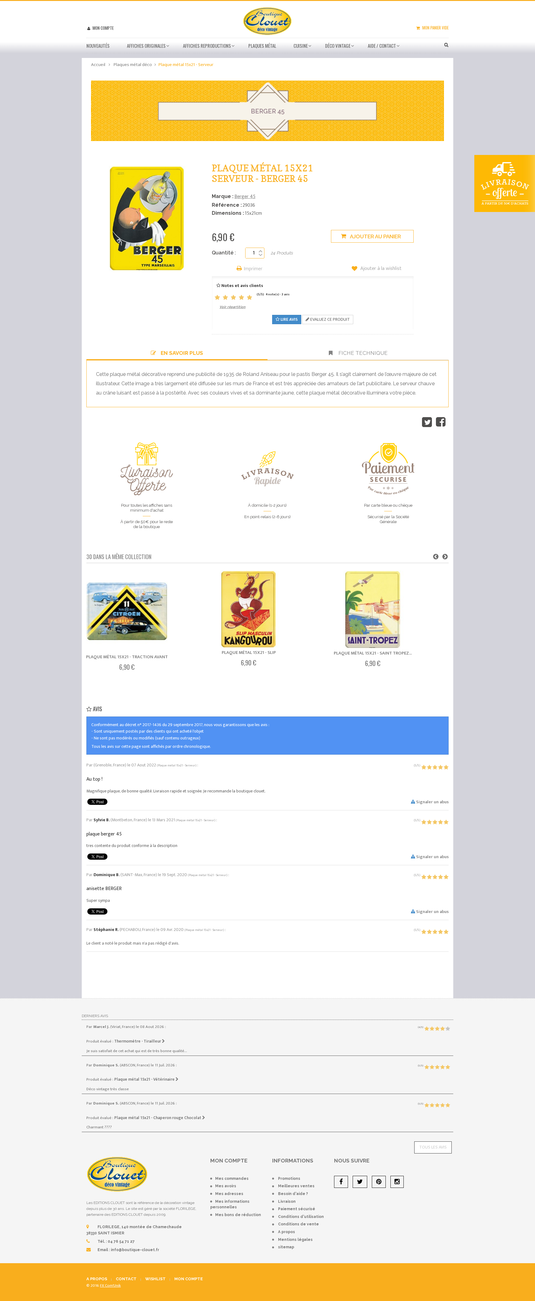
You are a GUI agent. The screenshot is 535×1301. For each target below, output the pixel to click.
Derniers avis (95, 1016)
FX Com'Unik (110, 1285)
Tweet (427, 422)
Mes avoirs (225, 1186)
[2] (225, 297)
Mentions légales (295, 1239)
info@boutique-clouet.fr (135, 1250)
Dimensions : (228, 213)
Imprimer (253, 269)
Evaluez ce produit (329, 319)
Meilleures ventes (296, 1186)
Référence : (227, 205)
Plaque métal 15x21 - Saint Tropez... (373, 653)
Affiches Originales (146, 45)
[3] (233, 297)
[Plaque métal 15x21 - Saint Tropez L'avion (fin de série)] (373, 610)
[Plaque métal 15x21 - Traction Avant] (127, 611)
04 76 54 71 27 (121, 1241)
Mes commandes (232, 1178)
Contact (126, 1279)
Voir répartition (233, 307)
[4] (241, 297)
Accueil (98, 64)
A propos (286, 1232)
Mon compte (103, 28)
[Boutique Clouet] (267, 20)
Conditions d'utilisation (301, 1217)
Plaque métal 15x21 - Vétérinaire (145, 1079)
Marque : (222, 196)
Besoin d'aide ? (293, 1194)
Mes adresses (229, 1194)
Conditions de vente (298, 1224)
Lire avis (289, 319)
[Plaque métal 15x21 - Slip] (248, 609)
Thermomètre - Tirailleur (138, 1041)
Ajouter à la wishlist (380, 268)
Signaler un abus (432, 801)
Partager (441, 422)
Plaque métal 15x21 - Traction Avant (127, 657)
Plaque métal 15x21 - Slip (249, 652)
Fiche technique (362, 353)
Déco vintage (337, 45)
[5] (249, 297)
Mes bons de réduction (238, 1215)
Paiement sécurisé (296, 1209)
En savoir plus (182, 353)
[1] (217, 297)
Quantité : (224, 253)
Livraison (287, 1201)
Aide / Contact (382, 45)
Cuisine (301, 45)
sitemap (286, 1247)
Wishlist (155, 1279)
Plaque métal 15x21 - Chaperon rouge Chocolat (158, 1117)
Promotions (289, 1178)
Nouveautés (98, 45)
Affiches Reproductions (207, 45)
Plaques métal (262, 45)
